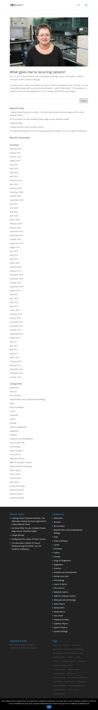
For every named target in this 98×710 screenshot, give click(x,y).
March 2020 (15, 219)
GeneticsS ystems (59, 669)
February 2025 (16, 149)
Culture (13, 419)
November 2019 (16, 235)
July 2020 (13, 204)
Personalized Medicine (77, 686)
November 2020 (16, 192)
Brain (12, 403)
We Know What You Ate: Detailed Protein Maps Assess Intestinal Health (39, 119)
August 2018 (15, 290)
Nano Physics (15, 470)
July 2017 (13, 341)
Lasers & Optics (16, 450)
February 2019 (16, 267)
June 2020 (14, 208)
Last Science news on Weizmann (23, 648)
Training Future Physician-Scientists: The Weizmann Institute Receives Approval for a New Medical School (29, 521)
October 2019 (15, 239)
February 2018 (16, 314)
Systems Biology (33, 79)
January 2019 (15, 271)
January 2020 (15, 227)
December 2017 (16, 322)
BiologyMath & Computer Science (65, 653)
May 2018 (14, 302)
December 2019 (16, 231)
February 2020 (16, 223)
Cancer (61, 76)
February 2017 (16, 361)
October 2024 (15, 156)
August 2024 (15, 160)
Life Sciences (70, 76)
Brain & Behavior (17, 407)
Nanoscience (15, 474)
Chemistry (14, 415)
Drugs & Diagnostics (18, 427)
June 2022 (14, 184)
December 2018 (16, 275)
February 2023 (16, 180)
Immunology (15, 446)
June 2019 (14, 251)
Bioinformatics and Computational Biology (40, 76)
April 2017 (14, 353)
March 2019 (15, 263)
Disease (13, 423)
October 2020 (15, 196)
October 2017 (15, 330)
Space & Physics (16, 494)
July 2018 (13, 294)
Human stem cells (17, 442)
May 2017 (14, 349)
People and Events (17, 486)
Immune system (73, 669)
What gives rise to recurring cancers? (37, 72)
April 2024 (14, 172)
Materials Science (17, 458)
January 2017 (15, 365)
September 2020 (16, 200)
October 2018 (15, 282)
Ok (49, 707)
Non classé (14, 482)
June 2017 (14, 345)
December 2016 (16, 369)
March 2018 (15, 310)
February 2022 (16, 188)
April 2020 (14, 215)
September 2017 (16, 334)
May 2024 (14, 168)
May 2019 (14, 255)
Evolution (13, 435)
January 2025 (15, 153)
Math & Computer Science (21, 462)
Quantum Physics (17, 490)
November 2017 (16, 326)
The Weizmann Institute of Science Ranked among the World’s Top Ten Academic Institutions (48, 131)
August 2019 (15, 247)
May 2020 (14, 212)
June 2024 (14, 164)
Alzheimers (14, 387)
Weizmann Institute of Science (22, 645)
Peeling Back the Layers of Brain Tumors (27, 127)
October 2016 (15, 377)
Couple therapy (16, 123)
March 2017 (15, 357)
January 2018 (15, 318)
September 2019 (16, 243)
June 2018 (14, 298)
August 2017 (15, 338)
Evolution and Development (21, 439)
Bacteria (13, 391)
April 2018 (14, 306)
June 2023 (14, 176)
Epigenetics (14, 431)
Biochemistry (15, 395)
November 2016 (16, 373)
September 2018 (16, 286)
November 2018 (16, 278)
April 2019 (14, 259)
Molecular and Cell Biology (21, 466)
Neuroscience (15, 478)
